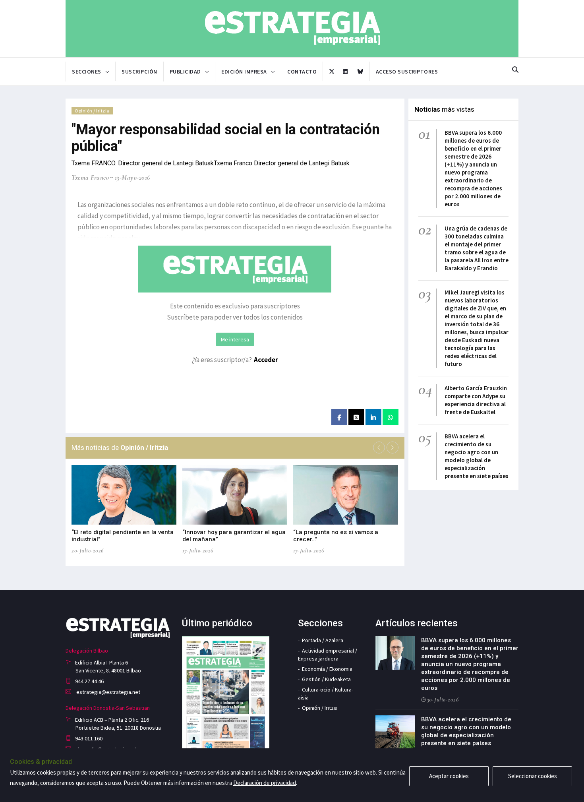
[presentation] (379, 447)
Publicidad (185, 71)
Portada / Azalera (322, 640)
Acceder (266, 359)
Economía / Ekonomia (327, 668)
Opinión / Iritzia (92, 111)
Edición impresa (244, 71)
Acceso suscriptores (407, 71)
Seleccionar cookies (532, 776)
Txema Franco (90, 177)
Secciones (86, 71)
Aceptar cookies (449, 776)
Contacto (302, 71)
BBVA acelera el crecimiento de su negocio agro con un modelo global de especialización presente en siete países (477, 456)
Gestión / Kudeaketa (326, 679)
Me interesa (235, 339)
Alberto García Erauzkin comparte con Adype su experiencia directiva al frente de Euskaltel (476, 400)
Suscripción (139, 71)
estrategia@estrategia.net (107, 691)
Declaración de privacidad (264, 783)
